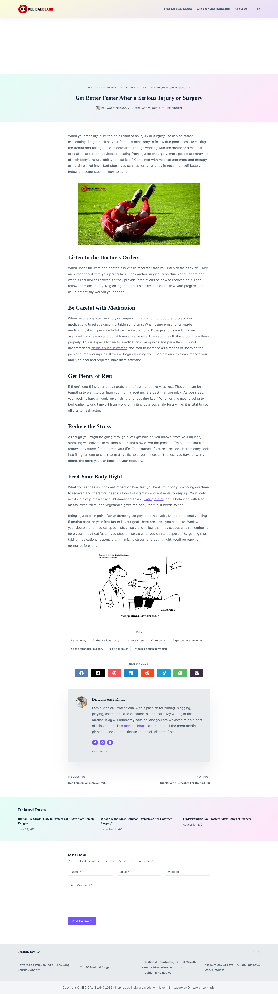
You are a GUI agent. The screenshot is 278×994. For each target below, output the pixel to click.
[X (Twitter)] (98, 673)
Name (76, 872)
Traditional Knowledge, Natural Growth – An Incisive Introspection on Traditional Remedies (169, 967)
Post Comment (82, 921)
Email (124, 872)
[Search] (258, 9)
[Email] (196, 673)
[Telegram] (164, 673)
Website (173, 872)
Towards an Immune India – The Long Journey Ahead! (43, 967)
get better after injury (188, 640)
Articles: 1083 (100, 751)
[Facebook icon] (95, 742)
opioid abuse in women (109, 348)
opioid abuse (118, 648)
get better (158, 640)
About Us (241, 9)
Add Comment (81, 885)
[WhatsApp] (180, 673)
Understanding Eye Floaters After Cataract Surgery (217, 818)
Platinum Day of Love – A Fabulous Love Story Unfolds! (232, 967)
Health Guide (174, 108)
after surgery (135, 640)
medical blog (134, 726)
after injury (78, 640)
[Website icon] (102, 742)
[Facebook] (81, 673)
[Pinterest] (114, 673)
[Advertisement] (139, 46)
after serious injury (106, 640)
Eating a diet (153, 499)
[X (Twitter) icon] (110, 742)
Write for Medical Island (213, 9)
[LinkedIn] (131, 673)
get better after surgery (86, 648)
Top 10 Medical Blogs (94, 967)
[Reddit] (147, 673)
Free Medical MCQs (178, 9)
